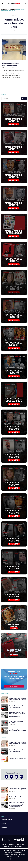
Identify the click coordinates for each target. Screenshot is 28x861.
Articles (3, 823)
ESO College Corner (7, 831)
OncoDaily (22, 850)
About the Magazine (7, 819)
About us (4, 844)
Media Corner (21, 844)
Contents (4, 827)
